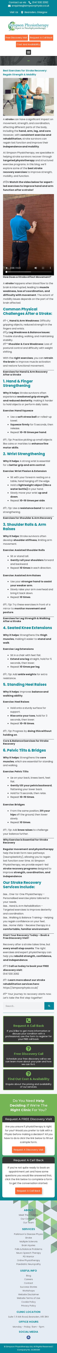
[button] (28, 52)
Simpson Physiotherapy (20, 152)
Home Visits (16, 925)
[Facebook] (28, 1337)
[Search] (49, 1006)
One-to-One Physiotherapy (25, 894)
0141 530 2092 (11, 974)
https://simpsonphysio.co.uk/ (20, 988)
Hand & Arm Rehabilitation (25, 906)
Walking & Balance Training (25, 917)
